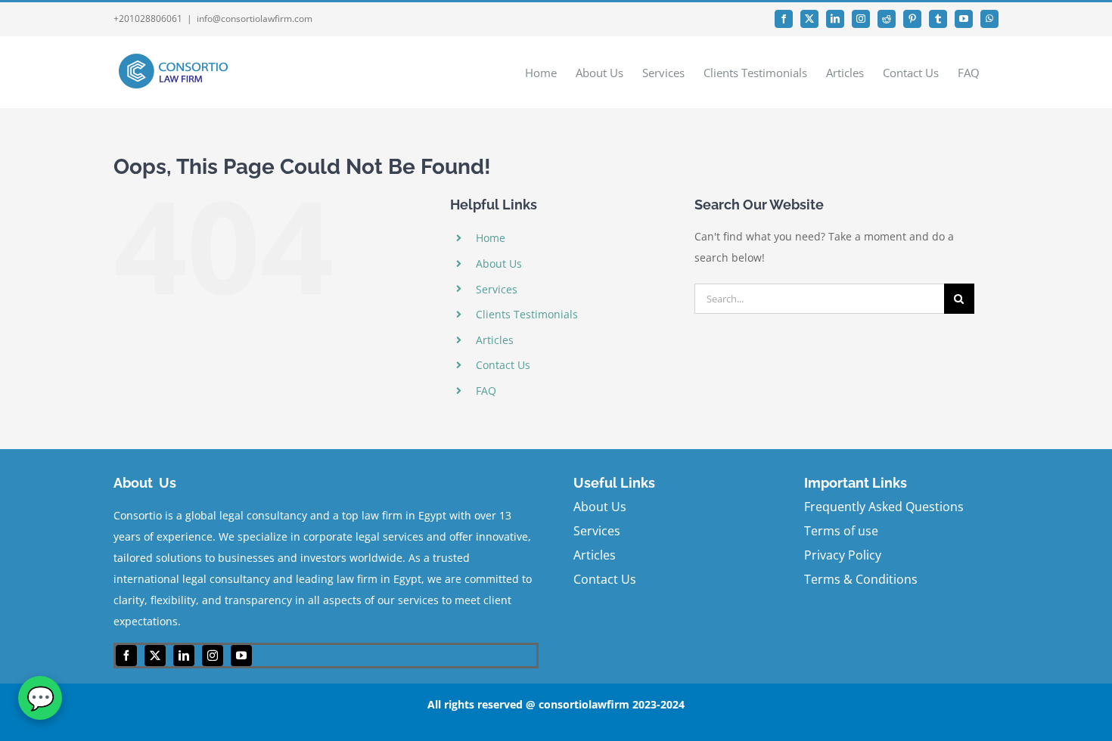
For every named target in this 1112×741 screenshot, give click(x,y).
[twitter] (155, 655)
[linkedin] (183, 655)
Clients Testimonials (527, 314)
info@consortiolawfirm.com (254, 18)
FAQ (486, 390)
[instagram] (212, 655)
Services (496, 289)
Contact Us (503, 365)
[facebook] (126, 655)
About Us (499, 263)
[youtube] (241, 655)
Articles (495, 340)
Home (490, 238)
